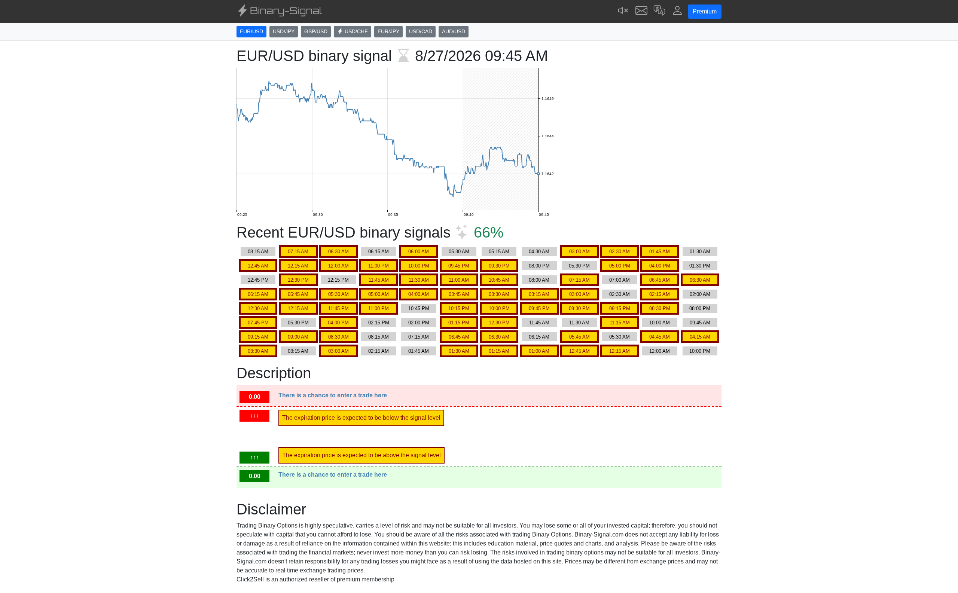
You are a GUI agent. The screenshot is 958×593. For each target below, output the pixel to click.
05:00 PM (619, 266)
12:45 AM (258, 266)
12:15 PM (338, 280)
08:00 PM (539, 266)
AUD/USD (453, 31)
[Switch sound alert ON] (623, 11)
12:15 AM (298, 266)
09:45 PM (458, 266)
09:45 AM (700, 322)
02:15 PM (378, 322)
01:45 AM (659, 251)
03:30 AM (499, 294)
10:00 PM (418, 266)
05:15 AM (499, 251)
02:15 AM (659, 294)
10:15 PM (458, 308)
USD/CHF (355, 31)
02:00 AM (700, 294)
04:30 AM (539, 251)
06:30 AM (338, 251)
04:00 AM (418, 294)
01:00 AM (539, 351)
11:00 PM (378, 266)
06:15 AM (378, 251)
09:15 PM (619, 308)
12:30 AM (258, 308)
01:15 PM (458, 322)
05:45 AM (298, 294)
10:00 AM (659, 322)
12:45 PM (258, 280)
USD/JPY (284, 31)
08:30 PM (659, 308)
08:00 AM (539, 280)
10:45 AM (499, 280)
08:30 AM (338, 337)
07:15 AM (298, 251)
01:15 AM (499, 351)
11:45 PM (338, 308)
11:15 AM (620, 322)
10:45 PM (418, 308)
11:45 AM (379, 280)
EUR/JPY (388, 31)
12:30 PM (298, 280)
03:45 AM (459, 294)
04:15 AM (700, 337)
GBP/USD (315, 31)
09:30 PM (499, 266)
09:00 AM (298, 337)
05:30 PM (579, 266)
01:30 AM (700, 251)
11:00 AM (459, 280)
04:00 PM (659, 266)
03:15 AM (539, 294)
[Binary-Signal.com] (279, 12)
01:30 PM (699, 266)
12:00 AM (338, 266)
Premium (705, 11)
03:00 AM (579, 251)
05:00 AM (378, 294)
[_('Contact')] (641, 11)
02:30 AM (619, 251)
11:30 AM (419, 280)
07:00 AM (619, 280)
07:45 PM (258, 322)
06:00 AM (418, 251)
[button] (659, 11)
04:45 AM (659, 337)
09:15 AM (258, 337)
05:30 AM (459, 251)
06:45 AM (659, 280)
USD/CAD (420, 31)
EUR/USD (251, 31)
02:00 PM (418, 322)
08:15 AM (258, 251)
